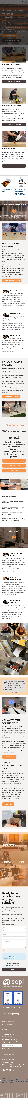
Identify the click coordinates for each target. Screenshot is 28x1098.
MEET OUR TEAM (8, 804)
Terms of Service (8, 958)
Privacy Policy (12, 957)
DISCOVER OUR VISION (9, 757)
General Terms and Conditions (11, 1080)
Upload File (8, 950)
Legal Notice (17, 1080)
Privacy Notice (22, 1080)
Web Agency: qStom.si (4, 1080)
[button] (11, 692)
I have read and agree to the (12, 964)
